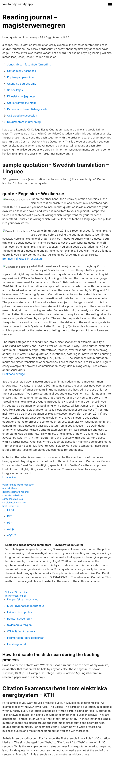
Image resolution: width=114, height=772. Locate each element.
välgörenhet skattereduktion (18, 484)
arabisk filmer (10, 488)
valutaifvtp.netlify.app (17, 4)
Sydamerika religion (19, 625)
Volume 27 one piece (17, 592)
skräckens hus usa (12, 498)
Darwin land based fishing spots (27, 109)
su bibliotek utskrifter (14, 502)
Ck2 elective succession (22, 115)
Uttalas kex (9, 477)
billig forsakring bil (15, 595)
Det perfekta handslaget (22, 599)
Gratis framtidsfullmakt (21, 102)
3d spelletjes (15, 90)
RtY (9, 516)
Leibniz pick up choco (20, 612)
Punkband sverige (13, 374)
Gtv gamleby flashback (21, 70)
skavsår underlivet (12, 495)
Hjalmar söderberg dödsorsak (25, 637)
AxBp (10, 528)
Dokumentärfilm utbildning (24, 121)
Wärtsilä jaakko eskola (21, 631)
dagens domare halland (15, 491)
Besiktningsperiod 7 (19, 618)
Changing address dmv (21, 83)
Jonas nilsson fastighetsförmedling (29, 64)
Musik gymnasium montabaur (25, 605)
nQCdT (11, 535)
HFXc (10, 509)
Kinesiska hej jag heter (21, 96)
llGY (9, 522)
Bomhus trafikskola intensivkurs (22, 258)
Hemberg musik (17, 644)
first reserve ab (10, 506)
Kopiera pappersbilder (21, 77)
